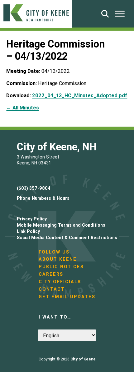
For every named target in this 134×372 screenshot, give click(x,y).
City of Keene (83, 359)
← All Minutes (22, 107)
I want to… (55, 317)
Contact (52, 289)
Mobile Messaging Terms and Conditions (61, 225)
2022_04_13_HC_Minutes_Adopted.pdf (79, 95)
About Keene (58, 259)
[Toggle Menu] (120, 14)
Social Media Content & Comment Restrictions (67, 237)
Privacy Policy (32, 219)
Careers (51, 274)
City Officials (60, 281)
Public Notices (61, 266)
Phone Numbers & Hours (43, 198)
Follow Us (54, 252)
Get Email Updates (67, 296)
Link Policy (28, 231)
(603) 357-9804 (33, 188)
